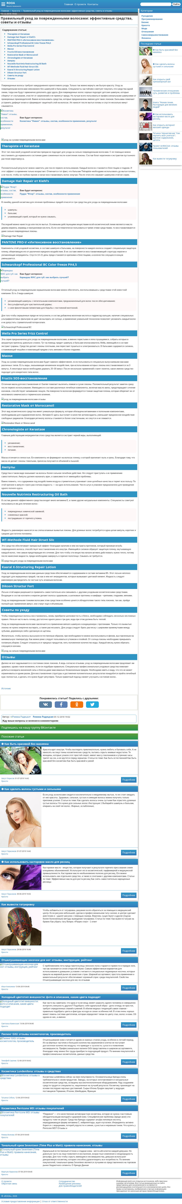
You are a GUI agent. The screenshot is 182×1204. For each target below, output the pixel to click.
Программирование (152, 19)
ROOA (11, 3)
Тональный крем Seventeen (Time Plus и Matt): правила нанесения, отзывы (51, 1145)
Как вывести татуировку (17, 904)
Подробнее (128, 779)
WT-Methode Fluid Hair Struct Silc (22, 66)
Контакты (92, 4)
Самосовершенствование (154, 34)
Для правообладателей (70, 1186)
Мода (144, 28)
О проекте (80, 4)
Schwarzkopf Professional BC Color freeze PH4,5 (29, 43)
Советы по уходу (15, 75)
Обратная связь (9, 1183)
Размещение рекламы (70, 1183)
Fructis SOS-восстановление (20, 52)
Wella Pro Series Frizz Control (20, 46)
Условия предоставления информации (20, 1201)
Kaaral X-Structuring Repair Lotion (23, 69)
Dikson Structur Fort (16, 72)
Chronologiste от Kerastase (20, 58)
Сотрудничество (67, 1181)
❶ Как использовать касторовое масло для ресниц (35, 862)
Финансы (146, 38)
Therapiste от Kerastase (18, 34)
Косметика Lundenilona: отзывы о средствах (31, 1071)
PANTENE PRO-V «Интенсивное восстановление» (30, 40)
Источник (6, 688)
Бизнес (145, 22)
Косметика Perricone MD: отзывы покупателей (32, 1108)
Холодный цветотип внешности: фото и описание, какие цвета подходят (51, 997)
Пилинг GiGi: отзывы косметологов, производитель (36, 1034)
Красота (4, 781)
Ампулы (11, 60)
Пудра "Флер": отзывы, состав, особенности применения (50, 194)
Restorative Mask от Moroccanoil (22, 55)
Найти (176, 4)
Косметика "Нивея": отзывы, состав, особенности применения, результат (58, 121)
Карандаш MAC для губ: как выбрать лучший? (44, 277)
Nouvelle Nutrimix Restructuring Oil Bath (26, 63)
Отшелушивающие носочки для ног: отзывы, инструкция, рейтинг (46, 960)
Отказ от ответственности (55, 1201)
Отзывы (11, 78)
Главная (68, 4)
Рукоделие (147, 16)
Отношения (147, 31)
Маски (10, 49)
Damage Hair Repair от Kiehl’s (21, 37)
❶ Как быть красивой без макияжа (25, 744)
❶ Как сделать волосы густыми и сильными (31, 789)
